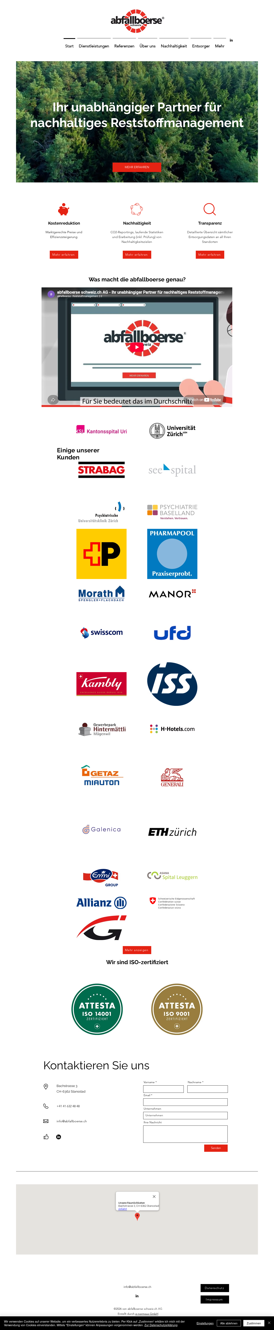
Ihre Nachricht (153, 1122)
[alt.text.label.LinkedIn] (231, 40)
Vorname (149, 1082)
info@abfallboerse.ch (72, 1121)
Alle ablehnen (228, 1323)
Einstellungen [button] (205, 1323)
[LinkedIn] (58, 1137)
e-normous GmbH (146, 1314)
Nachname (194, 1082)
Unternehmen (152, 1108)
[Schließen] (269, 1323)
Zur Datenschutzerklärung (161, 1325)
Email (147, 1095)
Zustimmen (254, 1323)
